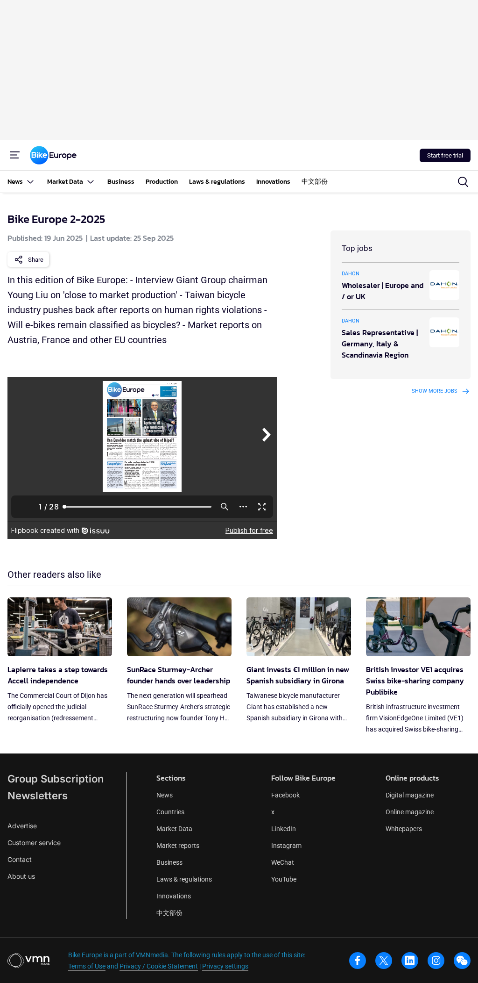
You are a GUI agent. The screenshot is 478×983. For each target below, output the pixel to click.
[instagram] (436, 960)
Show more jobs (434, 391)
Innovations (173, 896)
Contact (19, 859)
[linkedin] (409, 960)
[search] (463, 181)
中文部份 (169, 913)
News (164, 795)
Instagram (286, 845)
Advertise (22, 826)
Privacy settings (225, 966)
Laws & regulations (184, 879)
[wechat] (462, 960)
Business (169, 862)
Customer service (34, 843)
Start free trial (445, 155)
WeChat (282, 862)
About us (21, 876)
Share (35, 259)
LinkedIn (283, 828)
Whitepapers (404, 828)
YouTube (283, 879)
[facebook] (357, 960)
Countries (170, 812)
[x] (383, 960)
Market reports (177, 845)
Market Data (174, 828)
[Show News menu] (30, 182)
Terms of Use (86, 966)
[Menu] (14, 155)
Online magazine (410, 812)
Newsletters (37, 795)
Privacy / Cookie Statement (159, 966)
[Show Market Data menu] (90, 182)
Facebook (285, 795)
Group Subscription (55, 779)
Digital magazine (410, 795)
